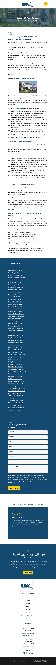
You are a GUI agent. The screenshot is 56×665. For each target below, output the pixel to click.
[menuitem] (15, 268)
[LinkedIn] (32, 653)
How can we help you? (14, 466)
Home (28, 603)
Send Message (14, 488)
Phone (10, 441)
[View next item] (19, 533)
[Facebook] (27, 653)
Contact (28, 619)
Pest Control (28, 609)
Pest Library (28, 572)
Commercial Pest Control (28, 616)
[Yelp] (29, 653)
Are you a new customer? (15, 461)
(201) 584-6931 (28, 594)
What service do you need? (15, 456)
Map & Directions (28, 635)
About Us (28, 606)
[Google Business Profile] (24, 653)
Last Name (11, 436)
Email (10, 446)
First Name (11, 431)
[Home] (27, 4)
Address (11, 451)
